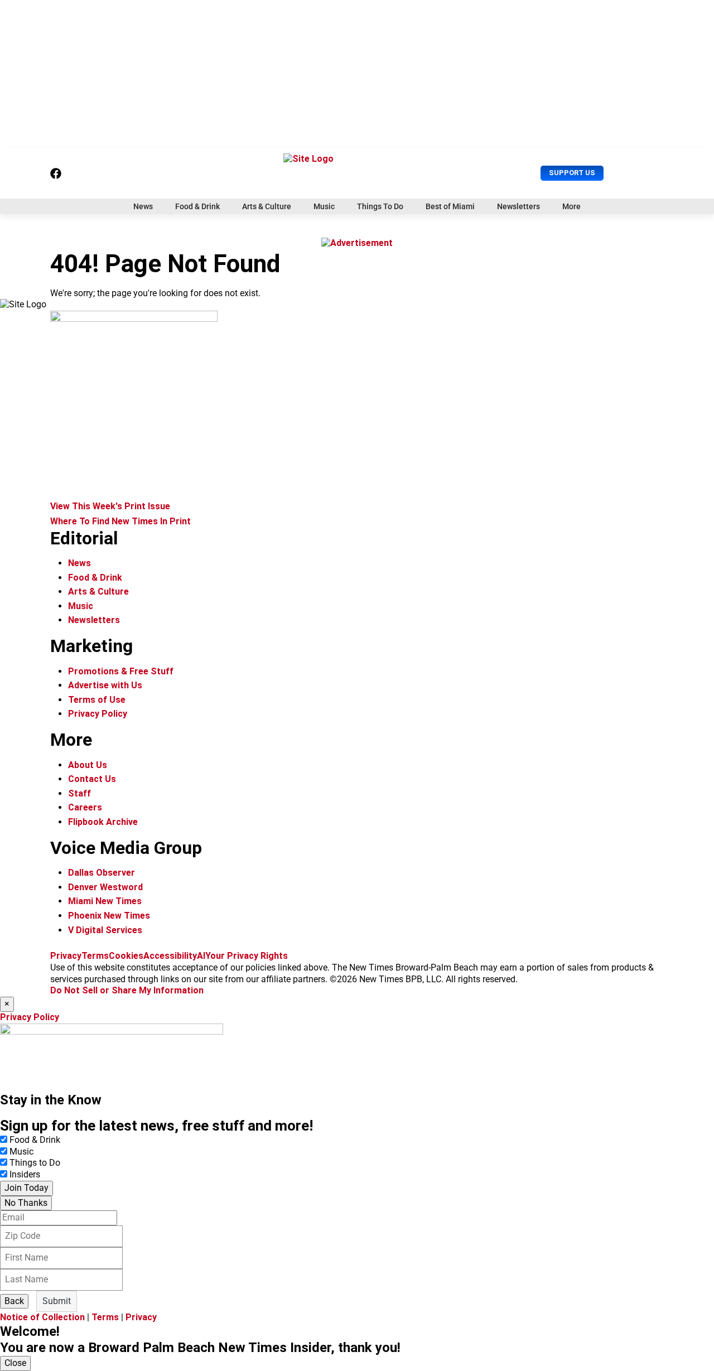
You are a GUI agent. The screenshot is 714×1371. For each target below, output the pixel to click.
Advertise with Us (105, 685)
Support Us (572, 172)
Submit (56, 1301)
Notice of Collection (42, 1317)
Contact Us (92, 779)
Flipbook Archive (103, 822)
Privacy (65, 955)
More (571, 206)
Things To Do (380, 206)
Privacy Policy (97, 713)
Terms (95, 955)
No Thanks (25, 1203)
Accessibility (170, 955)
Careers (85, 807)
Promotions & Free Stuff (120, 671)
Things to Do (34, 1162)
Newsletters (518, 206)
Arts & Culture (266, 206)
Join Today (26, 1187)
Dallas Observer (101, 872)
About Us (87, 765)
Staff (79, 793)
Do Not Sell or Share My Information (127, 990)
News (143, 206)
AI (201, 955)
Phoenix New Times (109, 915)
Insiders (24, 1174)
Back (14, 1301)
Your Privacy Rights (246, 955)
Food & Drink (197, 206)
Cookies (126, 955)
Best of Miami (450, 206)
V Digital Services (105, 930)
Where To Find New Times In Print (120, 521)
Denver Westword (105, 887)
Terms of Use (97, 699)
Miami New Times (105, 901)
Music (324, 206)
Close (15, 1363)
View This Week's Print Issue (110, 506)
